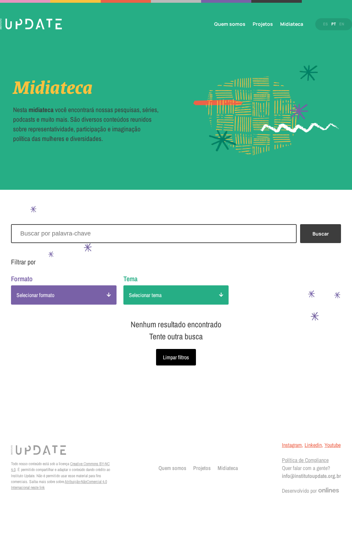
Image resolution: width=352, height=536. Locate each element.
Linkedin (313, 445)
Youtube (332, 445)
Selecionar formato (35, 295)
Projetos (263, 24)
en (341, 24)
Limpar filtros (176, 357)
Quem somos (229, 24)
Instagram (292, 445)
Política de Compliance (305, 460)
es (325, 24)
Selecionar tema (145, 295)
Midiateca (291, 24)
